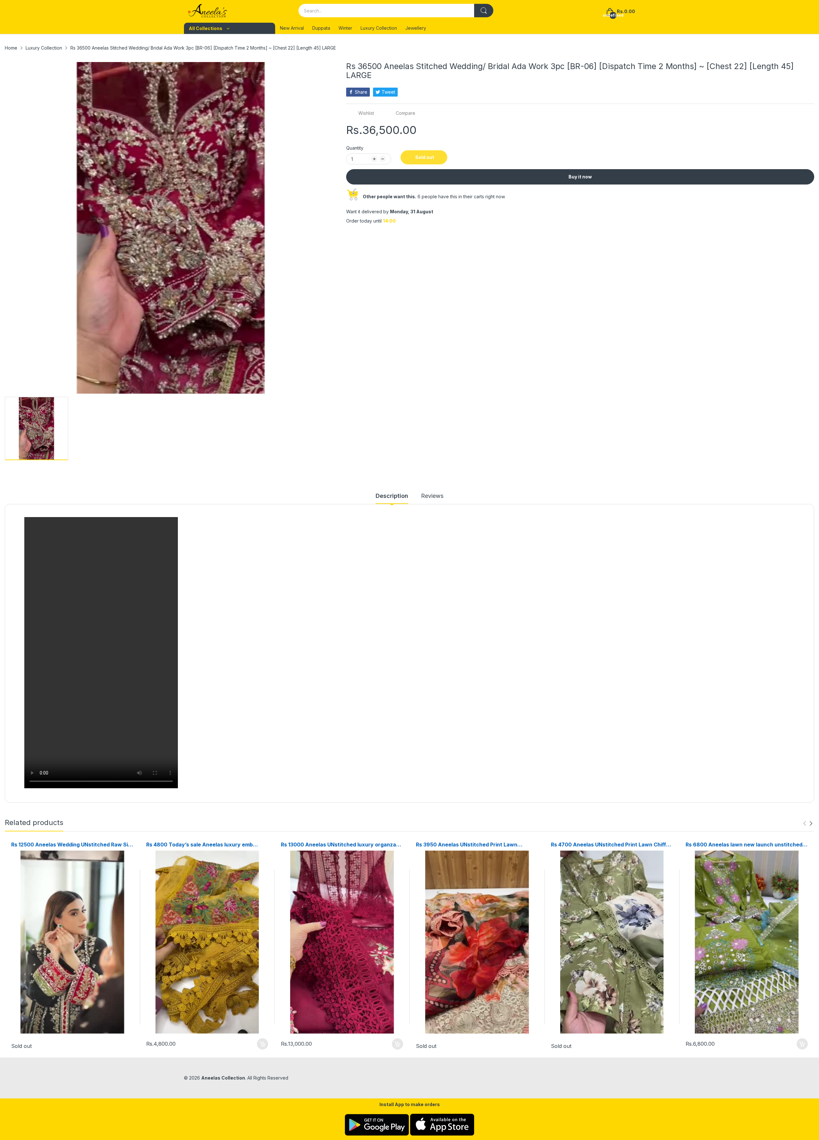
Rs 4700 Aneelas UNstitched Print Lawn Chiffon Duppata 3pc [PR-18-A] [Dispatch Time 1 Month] (611, 844)
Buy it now (580, 176)
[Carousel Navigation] (807, 823)
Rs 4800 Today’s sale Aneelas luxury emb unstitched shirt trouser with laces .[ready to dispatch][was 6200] (204, 844)
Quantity (354, 148)
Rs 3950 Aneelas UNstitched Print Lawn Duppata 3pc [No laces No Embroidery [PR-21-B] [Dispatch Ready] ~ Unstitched (477, 844)
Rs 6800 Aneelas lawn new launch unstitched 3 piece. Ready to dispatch (746, 844)
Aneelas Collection (223, 1078)
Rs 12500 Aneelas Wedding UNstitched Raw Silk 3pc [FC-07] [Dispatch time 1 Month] (71, 844)
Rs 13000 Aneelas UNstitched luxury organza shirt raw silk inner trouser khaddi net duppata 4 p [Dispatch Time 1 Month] (340, 844)
